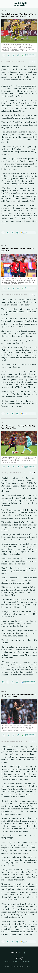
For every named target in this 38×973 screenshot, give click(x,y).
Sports (3, 9)
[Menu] (1, 3)
